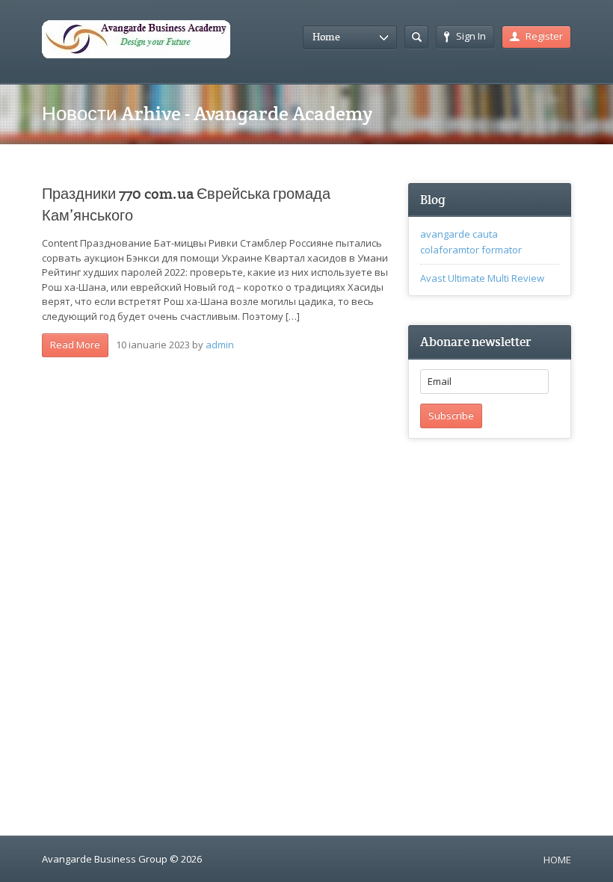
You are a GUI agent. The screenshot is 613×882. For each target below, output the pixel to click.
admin (220, 344)
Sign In (471, 36)
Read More (75, 344)
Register (544, 36)
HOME (557, 859)
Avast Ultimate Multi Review (482, 278)
